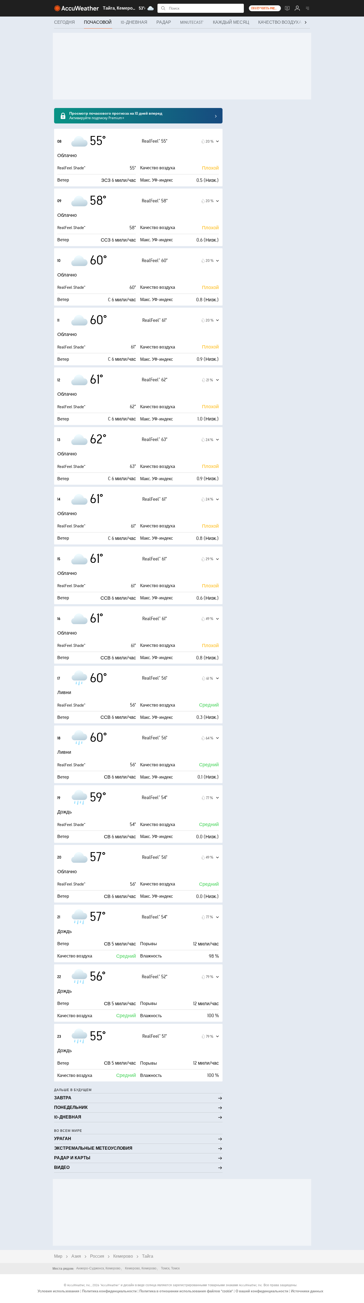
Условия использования (59, 1291)
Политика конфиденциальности (109, 1291)
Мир (58, 1256)
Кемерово (123, 1256)
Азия (76, 1256)
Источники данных (307, 1291)
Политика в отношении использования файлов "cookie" (186, 1291)
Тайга (147, 1256)
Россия (97, 1256)
